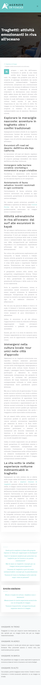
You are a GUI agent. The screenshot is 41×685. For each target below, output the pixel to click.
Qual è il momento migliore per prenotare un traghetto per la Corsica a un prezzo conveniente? (20, 558)
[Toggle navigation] (37, 6)
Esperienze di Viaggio (11, 64)
